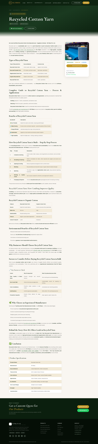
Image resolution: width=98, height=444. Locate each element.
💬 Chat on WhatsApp (71, 74)
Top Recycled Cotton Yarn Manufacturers (23, 49)
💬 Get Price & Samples (16, 28)
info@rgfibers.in (78, 432)
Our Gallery (48, 2)
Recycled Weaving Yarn (45, 429)
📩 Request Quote (83, 406)
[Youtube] (22, 436)
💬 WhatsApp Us (83, 410)
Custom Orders (43, 431)
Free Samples (43, 433)
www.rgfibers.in (78, 434)
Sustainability (60, 433)
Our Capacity (60, 427)
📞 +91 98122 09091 (76, 2)
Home (24, 2)
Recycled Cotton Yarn (45, 425)
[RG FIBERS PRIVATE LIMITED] (14, 3)
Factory (59, 431)
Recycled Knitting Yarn (45, 427)
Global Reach (60, 434)
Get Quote (86, 2)
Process (59, 429)
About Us (29, 2)
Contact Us (66, 2)
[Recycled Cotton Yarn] (77, 51)
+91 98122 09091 (78, 430)
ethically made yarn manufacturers (41, 250)
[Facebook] (10, 436)
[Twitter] (13, 436)
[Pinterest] (19, 436)
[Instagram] (16, 436)
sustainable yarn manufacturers (20, 109)
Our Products (38, 2)
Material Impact (57, 2)
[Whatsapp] (25, 436)
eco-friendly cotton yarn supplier (30, 350)
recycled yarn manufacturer (30, 323)
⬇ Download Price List (77, 65)
